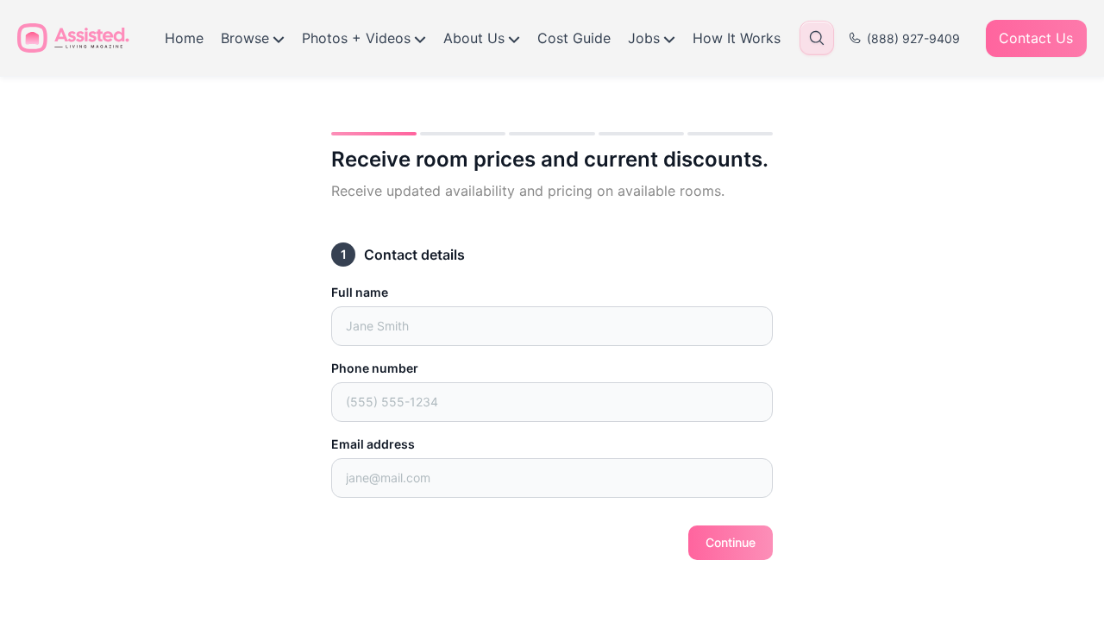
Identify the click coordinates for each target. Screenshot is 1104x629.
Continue (731, 542)
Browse (245, 38)
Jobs (644, 38)
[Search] (817, 38)
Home (184, 38)
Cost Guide (574, 38)
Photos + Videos (356, 38)
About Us (474, 38)
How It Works (737, 38)
